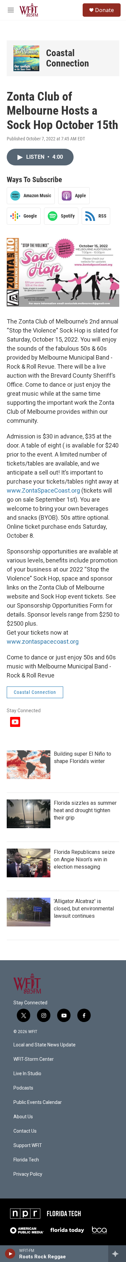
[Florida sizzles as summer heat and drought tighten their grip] (28, 813)
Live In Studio (27, 1073)
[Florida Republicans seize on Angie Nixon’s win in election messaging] (28, 863)
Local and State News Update (44, 1044)
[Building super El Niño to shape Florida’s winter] (28, 764)
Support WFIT (27, 1145)
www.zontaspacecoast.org (43, 641)
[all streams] (117, 1253)
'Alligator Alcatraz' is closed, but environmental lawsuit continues (84, 908)
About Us (23, 1116)
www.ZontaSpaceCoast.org (43, 490)
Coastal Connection (67, 58)
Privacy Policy (27, 1174)
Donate (104, 10)
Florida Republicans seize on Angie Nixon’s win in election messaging (84, 859)
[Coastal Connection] (26, 58)
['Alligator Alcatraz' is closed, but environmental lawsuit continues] (28, 912)
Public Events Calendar (37, 1102)
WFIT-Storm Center (33, 1059)
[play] (10, 1253)
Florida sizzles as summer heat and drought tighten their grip (85, 810)
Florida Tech (26, 1159)
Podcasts (23, 1088)
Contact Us (25, 1131)
